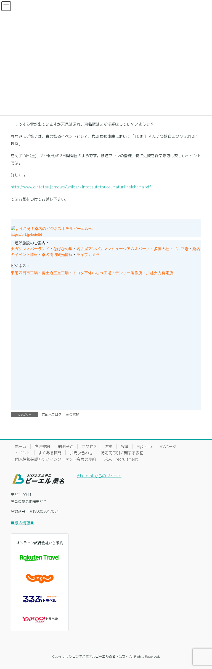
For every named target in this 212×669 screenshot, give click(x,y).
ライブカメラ (88, 255)
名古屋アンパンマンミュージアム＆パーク (113, 249)
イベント (22, 452)
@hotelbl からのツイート (99, 475)
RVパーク (168, 446)
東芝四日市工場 (24, 273)
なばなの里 (63, 249)
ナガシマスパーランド (30, 249)
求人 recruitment (121, 459)
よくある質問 (50, 452)
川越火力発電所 (159, 273)
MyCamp (144, 446)
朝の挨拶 (72, 414)
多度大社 (161, 249)
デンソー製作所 (128, 273)
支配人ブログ (52, 414)
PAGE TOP (201, 644)
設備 (124, 446)
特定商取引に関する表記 (122, 452)
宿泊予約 (65, 446)
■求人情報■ (22, 522)
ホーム (20, 446)
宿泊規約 (42, 446)
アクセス (89, 446)
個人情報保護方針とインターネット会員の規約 (55, 459)
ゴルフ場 (181, 249)
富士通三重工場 (55, 273)
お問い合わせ (81, 452)
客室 (109, 446)
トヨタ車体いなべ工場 (92, 273)
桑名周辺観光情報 (57, 255)
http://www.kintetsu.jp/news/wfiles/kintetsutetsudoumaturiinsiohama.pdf (81, 187)
